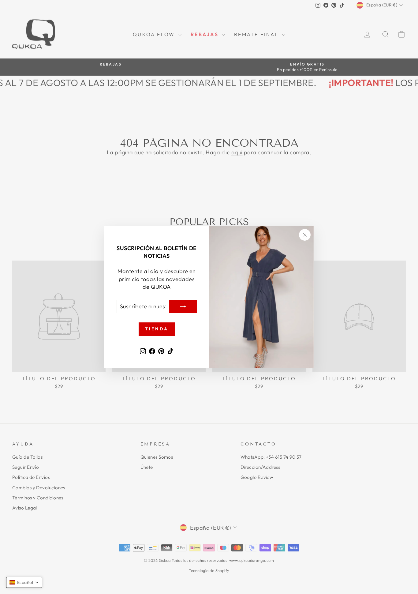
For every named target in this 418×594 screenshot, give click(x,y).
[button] (24, 582)
